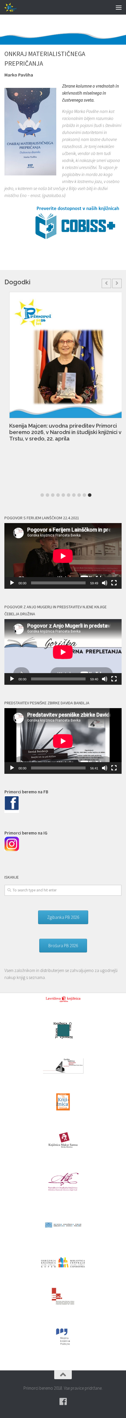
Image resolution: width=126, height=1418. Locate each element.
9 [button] (84, 495)
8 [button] (79, 495)
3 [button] (53, 495)
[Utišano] (105, 583)
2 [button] (47, 495)
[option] (63, 370)
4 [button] (58, 495)
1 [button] (42, 495)
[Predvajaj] (12, 583)
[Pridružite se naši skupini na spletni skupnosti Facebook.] (63, 1402)
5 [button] (63, 495)
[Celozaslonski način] (114, 583)
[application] (63, 556)
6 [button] (68, 495)
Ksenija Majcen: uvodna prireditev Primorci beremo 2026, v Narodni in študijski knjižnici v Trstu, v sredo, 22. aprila (60, 432)
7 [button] (74, 495)
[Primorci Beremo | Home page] (13, 7)
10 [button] (89, 495)
